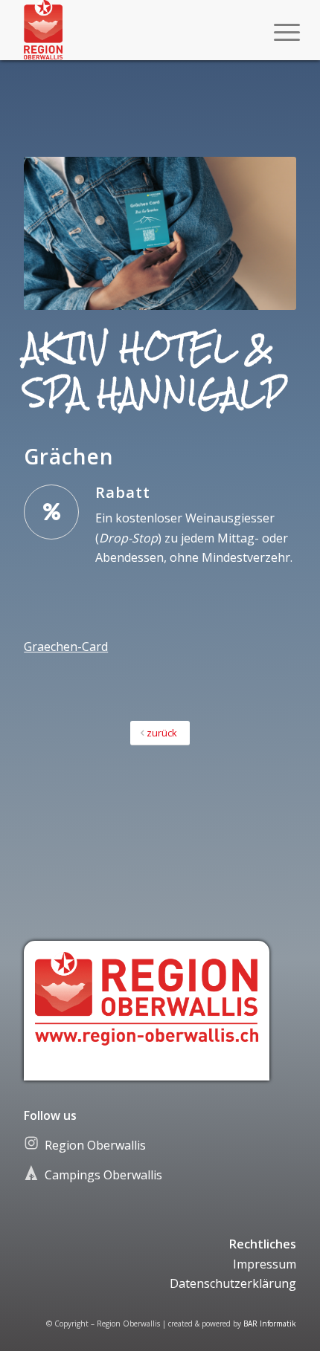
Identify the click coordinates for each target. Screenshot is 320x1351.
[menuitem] (275, 31)
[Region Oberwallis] (132, 29)
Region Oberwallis (95, 1145)
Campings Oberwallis (103, 1175)
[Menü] (275, 31)
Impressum (264, 1264)
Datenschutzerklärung (233, 1283)
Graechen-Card (66, 646)
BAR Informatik (269, 1323)
